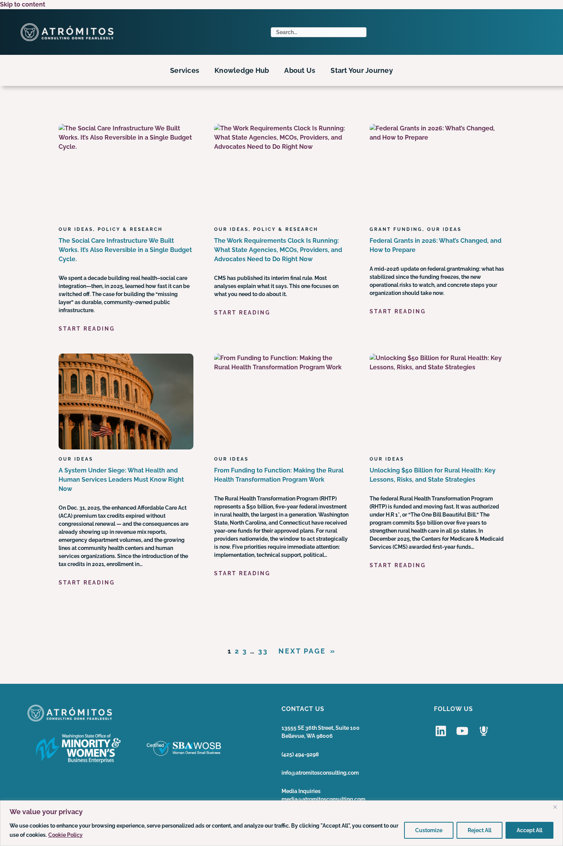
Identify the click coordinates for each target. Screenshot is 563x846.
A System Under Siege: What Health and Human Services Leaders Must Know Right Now (121, 479)
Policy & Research (130, 229)
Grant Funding (396, 229)
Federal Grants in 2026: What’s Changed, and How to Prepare (435, 245)
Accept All (529, 830)
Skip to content (22, 4)
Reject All (479, 830)
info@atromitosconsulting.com (320, 773)
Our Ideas (76, 229)
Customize (428, 830)
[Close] (555, 806)
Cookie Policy (65, 835)
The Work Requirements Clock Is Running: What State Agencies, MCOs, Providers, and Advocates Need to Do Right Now (278, 250)
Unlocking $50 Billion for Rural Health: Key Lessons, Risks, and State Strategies (433, 475)
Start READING (87, 329)
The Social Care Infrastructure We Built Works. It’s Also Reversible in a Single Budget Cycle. (125, 250)
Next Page (307, 651)
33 (263, 651)
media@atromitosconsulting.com (323, 799)
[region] (281, 823)
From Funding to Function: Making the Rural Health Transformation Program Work (279, 475)
